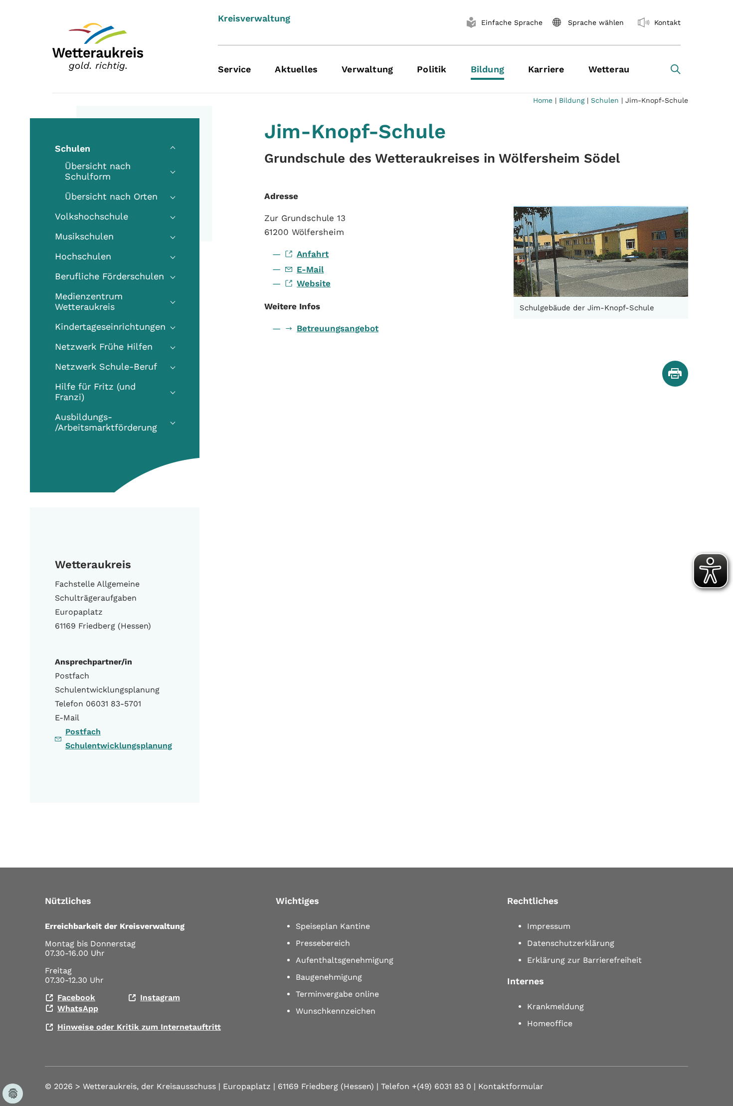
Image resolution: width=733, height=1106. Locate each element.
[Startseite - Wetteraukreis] (122, 47)
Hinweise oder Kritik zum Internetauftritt (139, 1027)
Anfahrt (313, 254)
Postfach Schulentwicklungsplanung (118, 738)
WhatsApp (77, 1008)
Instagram (160, 997)
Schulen (605, 100)
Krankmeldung (555, 1006)
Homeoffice (549, 1023)
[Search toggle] (676, 69)
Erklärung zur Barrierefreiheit (584, 960)
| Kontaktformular (509, 1086)
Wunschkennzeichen (335, 1011)
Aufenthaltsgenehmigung (344, 960)
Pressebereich (323, 943)
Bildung (571, 100)
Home (542, 100)
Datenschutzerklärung (570, 943)
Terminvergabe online (337, 994)
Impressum (548, 926)
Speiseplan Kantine (333, 926)
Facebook (76, 997)
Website (314, 283)
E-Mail (310, 269)
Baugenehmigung (329, 977)
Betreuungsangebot (337, 328)
